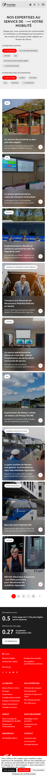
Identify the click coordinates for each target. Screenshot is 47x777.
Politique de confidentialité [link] (24, 774)
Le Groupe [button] (7, 683)
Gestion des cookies (9, 661)
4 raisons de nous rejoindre (30, 725)
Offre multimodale (13, 485)
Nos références (30, 703)
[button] (30, 4)
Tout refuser (24, 770)
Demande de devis (31, 744)
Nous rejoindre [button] (32, 714)
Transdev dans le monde (11, 698)
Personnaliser (38, 770)
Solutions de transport (32, 688)
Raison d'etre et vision (10, 688)
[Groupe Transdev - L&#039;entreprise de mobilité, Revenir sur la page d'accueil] (9, 5)
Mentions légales (8, 658)
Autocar (7, 55)
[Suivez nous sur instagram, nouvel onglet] (16, 672)
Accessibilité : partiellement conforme (33, 663)
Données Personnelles (32, 658)
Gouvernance (7, 694)
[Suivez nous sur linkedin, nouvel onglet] (9, 672)
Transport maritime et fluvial (16, 431)
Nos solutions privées (32, 700)
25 (34, 596)
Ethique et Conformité (11, 701)
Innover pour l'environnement (8, 725)
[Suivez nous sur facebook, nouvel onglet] (6, 672)
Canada (22, 77)
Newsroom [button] (8, 733)
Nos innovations (30, 691)
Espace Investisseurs (10, 704)
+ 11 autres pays (28, 83)
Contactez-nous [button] (30, 738)
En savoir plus (11, 641)
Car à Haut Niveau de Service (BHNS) (16, 61)
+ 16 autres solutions (11, 66)
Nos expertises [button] (32, 683)
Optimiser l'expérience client (33, 695)
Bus (15, 55)
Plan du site (6, 667)
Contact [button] (28, 733)
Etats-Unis (32, 77)
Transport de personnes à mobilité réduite (21, 267)
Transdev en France (9, 707)
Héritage (5, 691)
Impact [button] (5, 714)
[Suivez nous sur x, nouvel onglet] (2, 672)
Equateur (15, 83)
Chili (5, 83)
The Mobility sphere (9, 738)
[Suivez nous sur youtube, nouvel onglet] (13, 672)
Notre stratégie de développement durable (11, 720)
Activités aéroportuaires (28, 50)
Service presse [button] (29, 741)
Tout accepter (9, 770)
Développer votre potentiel (31, 720)
